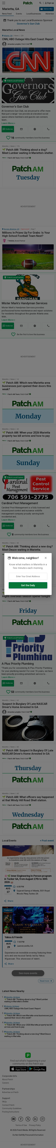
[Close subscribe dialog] (45, 558)
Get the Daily (28, 585)
